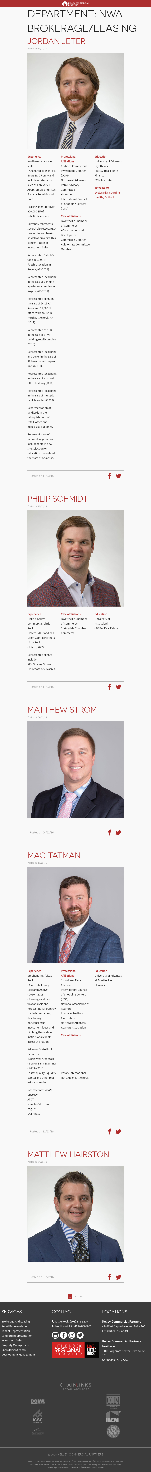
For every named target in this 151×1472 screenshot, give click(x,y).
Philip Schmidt (57, 498)
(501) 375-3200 (79, 1322)
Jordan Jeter (56, 41)
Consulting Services (13, 1350)
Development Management (18, 1355)
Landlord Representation (16, 1336)
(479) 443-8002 (83, 1326)
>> (81, 1297)
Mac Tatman (54, 855)
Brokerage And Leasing (15, 1322)
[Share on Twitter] (117, 474)
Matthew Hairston (68, 1154)
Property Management (15, 1345)
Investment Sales (12, 1340)
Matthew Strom (62, 709)
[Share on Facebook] (108, 474)
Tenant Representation (15, 1331)
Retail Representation (14, 1326)
